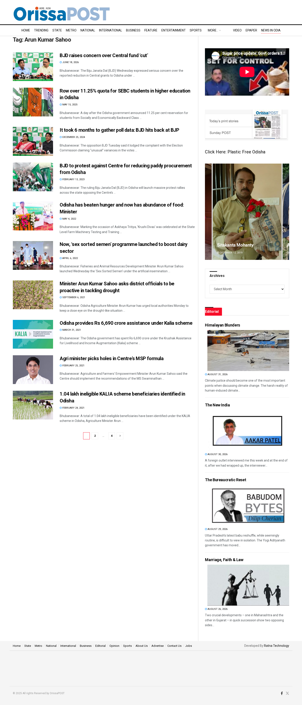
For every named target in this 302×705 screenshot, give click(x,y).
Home (25, 30)
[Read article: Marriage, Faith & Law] (248, 585)
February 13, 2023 (73, 179)
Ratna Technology (276, 645)
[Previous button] (208, 212)
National (87, 30)
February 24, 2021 (73, 407)
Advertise (157, 645)
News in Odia (271, 30)
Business (133, 30)
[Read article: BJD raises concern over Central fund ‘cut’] (33, 66)
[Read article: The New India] (248, 430)
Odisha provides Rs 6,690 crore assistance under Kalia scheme (126, 323)
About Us (142, 645)
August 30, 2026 (217, 454)
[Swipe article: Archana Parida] (247, 212)
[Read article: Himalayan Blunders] (248, 350)
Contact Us (174, 645)
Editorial (100, 645)
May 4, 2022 (69, 218)
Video (237, 30)
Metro (71, 30)
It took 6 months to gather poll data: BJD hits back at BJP (119, 130)
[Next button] (286, 212)
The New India (217, 405)
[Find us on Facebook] (282, 693)
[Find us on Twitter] (287, 693)
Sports (196, 30)
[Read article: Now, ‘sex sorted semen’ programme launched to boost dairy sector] (33, 255)
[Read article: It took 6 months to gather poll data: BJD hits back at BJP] (33, 141)
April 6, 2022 (70, 258)
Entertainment (173, 30)
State (57, 30)
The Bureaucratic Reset (225, 479)
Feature (150, 30)
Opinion (114, 645)
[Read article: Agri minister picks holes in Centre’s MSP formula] (33, 369)
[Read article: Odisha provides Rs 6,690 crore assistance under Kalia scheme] (33, 334)
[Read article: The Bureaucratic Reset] (248, 505)
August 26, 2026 (217, 609)
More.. (213, 30)
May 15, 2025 (69, 104)
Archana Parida (232, 245)
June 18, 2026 (70, 62)
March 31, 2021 (71, 329)
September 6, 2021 (73, 297)
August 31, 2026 (217, 374)
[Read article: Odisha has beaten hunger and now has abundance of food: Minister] (33, 216)
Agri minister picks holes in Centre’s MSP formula (111, 358)
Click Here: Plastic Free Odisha (235, 152)
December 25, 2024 (73, 137)
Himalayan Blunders (222, 325)
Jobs (188, 645)
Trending (41, 30)
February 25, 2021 (73, 365)
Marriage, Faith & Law (224, 559)
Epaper (251, 30)
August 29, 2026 (217, 529)
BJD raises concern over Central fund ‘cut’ (104, 55)
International (110, 30)
